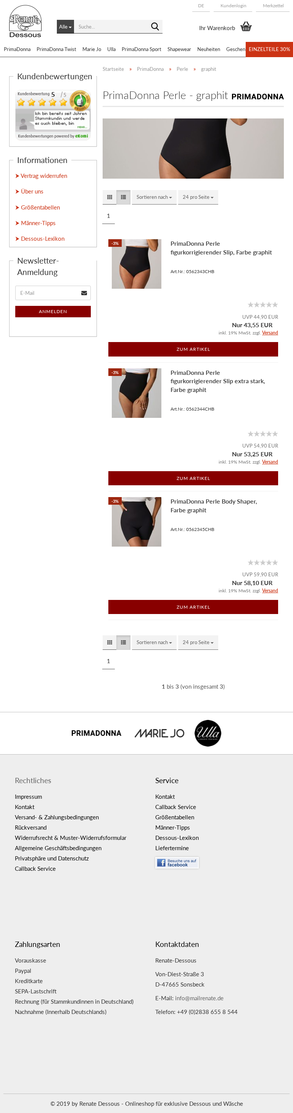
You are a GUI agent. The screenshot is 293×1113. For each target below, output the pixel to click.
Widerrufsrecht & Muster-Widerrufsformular (70, 837)
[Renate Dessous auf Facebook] (219, 860)
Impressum (28, 796)
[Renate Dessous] (27, 26)
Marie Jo (91, 49)
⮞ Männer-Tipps (35, 222)
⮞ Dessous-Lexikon (39, 238)
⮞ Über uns (29, 191)
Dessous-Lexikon (177, 837)
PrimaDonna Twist (56, 49)
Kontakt (24, 806)
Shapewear (179, 49)
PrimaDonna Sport (141, 49)
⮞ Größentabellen (37, 207)
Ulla (111, 49)
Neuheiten (208, 49)
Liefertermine (172, 847)
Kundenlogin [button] (232, 5)
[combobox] (154, 197)
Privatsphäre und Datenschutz (52, 858)
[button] (201, 5)
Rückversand (31, 827)
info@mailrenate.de (199, 998)
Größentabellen (174, 817)
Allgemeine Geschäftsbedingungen (58, 847)
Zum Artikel (193, 349)
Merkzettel (273, 5)
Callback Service (35, 868)
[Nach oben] (272, 1101)
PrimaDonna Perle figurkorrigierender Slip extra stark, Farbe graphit (218, 381)
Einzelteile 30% (269, 49)
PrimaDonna (17, 49)
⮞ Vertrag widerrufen (41, 175)
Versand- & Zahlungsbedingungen (57, 817)
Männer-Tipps (172, 827)
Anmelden (53, 311)
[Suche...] (155, 27)
